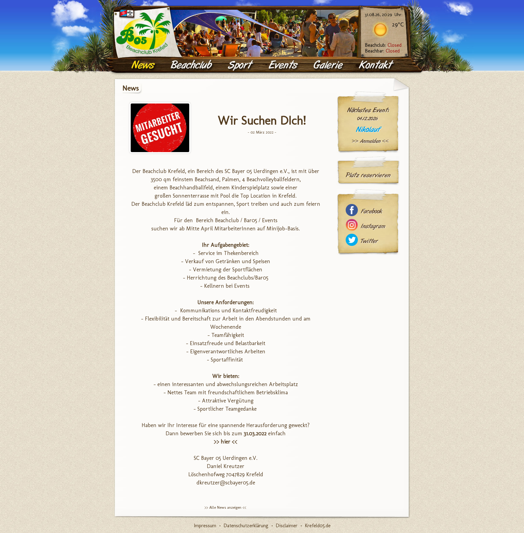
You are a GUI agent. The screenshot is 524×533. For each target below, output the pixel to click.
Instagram (373, 226)
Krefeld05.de (318, 525)
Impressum (205, 525)
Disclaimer (286, 525)
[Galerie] (329, 65)
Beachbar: (382, 51)
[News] (143, 65)
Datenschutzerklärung (245, 525)
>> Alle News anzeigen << (225, 507)
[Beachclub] (192, 65)
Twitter (369, 241)
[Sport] (241, 65)
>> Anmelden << (370, 141)
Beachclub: (383, 45)
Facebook (371, 211)
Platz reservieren (368, 175)
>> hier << (225, 441)
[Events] (284, 65)
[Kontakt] (377, 65)
